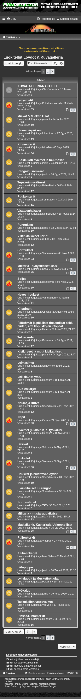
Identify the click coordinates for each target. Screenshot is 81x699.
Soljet (21, 278)
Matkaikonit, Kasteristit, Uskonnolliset (44, 524)
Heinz (45, 329)
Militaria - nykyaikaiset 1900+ (38, 266)
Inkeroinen (48, 133)
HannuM (47, 379)
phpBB (39, 679)
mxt (44, 516)
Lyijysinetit (25, 100)
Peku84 (46, 581)
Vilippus (46, 540)
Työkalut (23, 590)
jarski (45, 163)
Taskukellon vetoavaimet (35, 601)
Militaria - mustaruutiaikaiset (37, 513)
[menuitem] (11, 18)
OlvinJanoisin (50, 89)
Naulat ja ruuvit (28, 403)
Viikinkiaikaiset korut (32, 236)
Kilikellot (23, 458)
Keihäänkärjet (27, 553)
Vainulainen (49, 253)
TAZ (44, 505)
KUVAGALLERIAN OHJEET (37, 86)
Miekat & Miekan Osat (33, 116)
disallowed (48, 281)
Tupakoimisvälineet (31, 182)
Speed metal (49, 406)
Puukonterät (26, 196)
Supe (45, 527)
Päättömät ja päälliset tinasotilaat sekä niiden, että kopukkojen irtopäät (45, 324)
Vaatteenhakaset (29, 210)
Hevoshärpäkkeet (29, 130)
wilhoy (46, 365)
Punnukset (25, 224)
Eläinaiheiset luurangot (34, 488)
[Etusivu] (40, 25)
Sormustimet (26, 502)
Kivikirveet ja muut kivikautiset (39, 351)
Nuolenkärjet (26, 389)
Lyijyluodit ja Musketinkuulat (38, 578)
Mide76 (46, 147)
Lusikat (22, 444)
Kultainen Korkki (51, 103)
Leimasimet (25, 362)
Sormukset (25, 250)
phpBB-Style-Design (45, 686)
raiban (46, 239)
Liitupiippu (25, 567)
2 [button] (47, 71)
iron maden (48, 199)
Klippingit (24, 308)
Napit (21, 417)
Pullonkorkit (26, 537)
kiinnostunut (49, 213)
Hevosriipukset (28, 294)
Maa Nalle (48, 556)
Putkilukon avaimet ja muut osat (40, 160)
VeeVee (46, 461)
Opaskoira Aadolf (52, 311)
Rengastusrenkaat (30, 171)
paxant (46, 119)
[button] (52, 71)
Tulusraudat (26, 337)
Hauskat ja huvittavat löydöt (37, 474)
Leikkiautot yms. (29, 376)
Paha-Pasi (48, 185)
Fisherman (48, 340)
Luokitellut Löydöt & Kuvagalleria (33, 57)
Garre (45, 420)
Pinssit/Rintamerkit (31, 616)
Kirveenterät (26, 144)
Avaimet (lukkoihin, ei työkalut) (39, 430)
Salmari (46, 447)
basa (45, 269)
